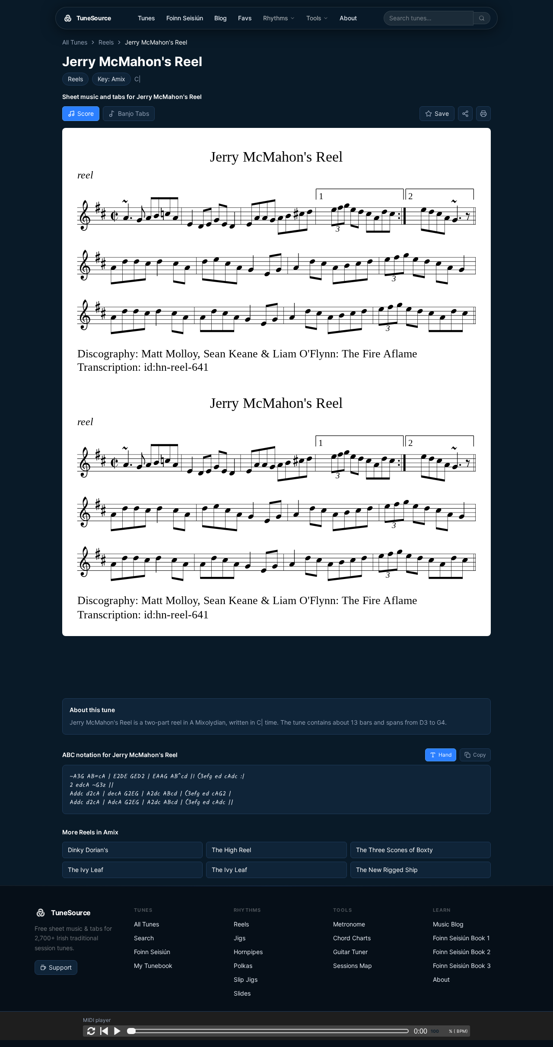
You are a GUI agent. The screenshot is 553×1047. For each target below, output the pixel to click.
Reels (106, 42)
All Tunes (74, 42)
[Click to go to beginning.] (104, 1031)
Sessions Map (352, 965)
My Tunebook (153, 965)
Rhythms (275, 18)
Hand (445, 754)
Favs (245, 18)
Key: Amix (111, 79)
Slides (242, 993)
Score (85, 113)
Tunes (146, 18)
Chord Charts (352, 938)
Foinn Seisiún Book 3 (462, 965)
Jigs (239, 938)
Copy (479, 754)
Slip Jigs (245, 979)
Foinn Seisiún (184, 18)
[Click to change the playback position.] (269, 1031)
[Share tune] (465, 113)
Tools (313, 18)
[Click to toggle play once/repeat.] (91, 1031)
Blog (220, 18)
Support (60, 967)
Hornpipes (248, 951)
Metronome (349, 924)
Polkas (243, 965)
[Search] (482, 18)
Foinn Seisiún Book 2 (461, 951)
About (348, 18)
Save (442, 113)
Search (144, 938)
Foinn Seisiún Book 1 (461, 938)
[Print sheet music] (483, 113)
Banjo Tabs (133, 113)
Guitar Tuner (350, 951)
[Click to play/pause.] (117, 1031)
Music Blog (448, 924)
